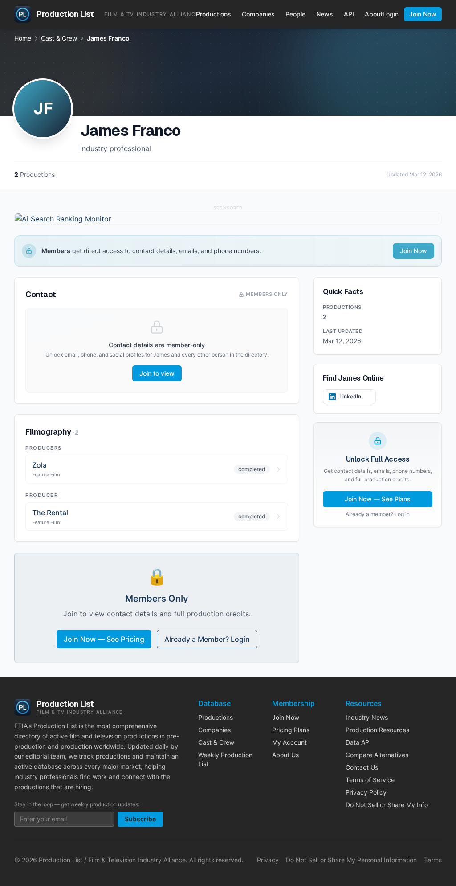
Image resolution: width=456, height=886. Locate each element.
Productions (213, 14)
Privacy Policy (366, 792)
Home (22, 38)
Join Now (422, 14)
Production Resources (377, 730)
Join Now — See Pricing (104, 639)
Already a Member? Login (207, 639)
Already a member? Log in (378, 514)
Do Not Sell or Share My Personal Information (351, 860)
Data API (358, 742)
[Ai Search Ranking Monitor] (228, 219)
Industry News (367, 717)
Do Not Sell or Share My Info (387, 804)
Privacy (268, 860)
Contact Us (362, 767)
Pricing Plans (290, 730)
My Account (289, 742)
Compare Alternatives (377, 755)
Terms (433, 860)
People (295, 14)
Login (391, 14)
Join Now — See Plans (378, 499)
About (374, 14)
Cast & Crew (59, 38)
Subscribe (140, 819)
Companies (258, 14)
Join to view (157, 373)
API (349, 14)
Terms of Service (370, 779)
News (324, 14)
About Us (285, 755)
